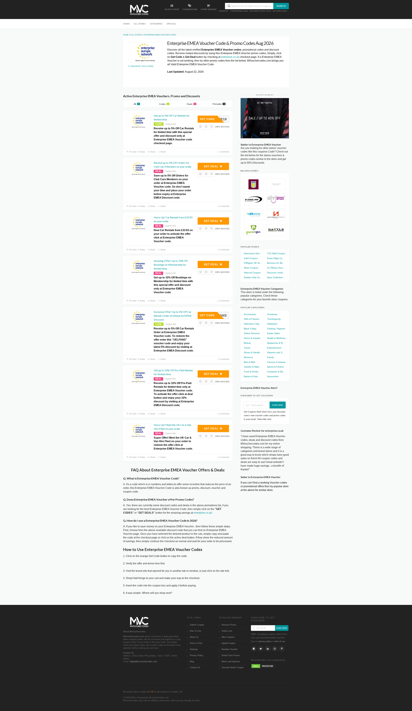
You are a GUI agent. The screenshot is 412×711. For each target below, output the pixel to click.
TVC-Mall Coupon (276, 253)
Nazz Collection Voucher (276, 277)
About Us (194, 637)
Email (163, 152)
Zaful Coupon (251, 258)
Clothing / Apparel (276, 328)
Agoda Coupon (228, 643)
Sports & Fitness (275, 366)
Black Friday (250, 328)
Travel (247, 347)
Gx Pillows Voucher (276, 267)
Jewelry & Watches (253, 366)
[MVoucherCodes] (139, 10)
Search (281, 6)
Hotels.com (227, 631)
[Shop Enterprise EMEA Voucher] (145, 52)
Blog (192, 661)
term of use (279, 641)
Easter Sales (273, 333)
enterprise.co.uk (230, 57)
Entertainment (274, 347)
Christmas (272, 314)
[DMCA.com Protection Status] (263, 666)
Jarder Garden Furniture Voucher (260, 11)
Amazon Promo (229, 625)
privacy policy (265, 641)
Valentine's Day (251, 323)
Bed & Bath (249, 362)
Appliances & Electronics (276, 343)
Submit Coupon (197, 625)
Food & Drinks (251, 371)
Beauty (247, 343)
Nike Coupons (228, 637)
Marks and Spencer (231, 661)
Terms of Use (196, 643)
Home (126, 23)
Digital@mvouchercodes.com (143, 661)
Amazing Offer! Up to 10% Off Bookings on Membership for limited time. (171, 264)
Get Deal (211, 166)
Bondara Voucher (230, 649)
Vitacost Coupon (252, 272)
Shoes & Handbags (253, 352)
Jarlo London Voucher (279, 11)
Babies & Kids (251, 376)
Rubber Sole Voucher (253, 277)
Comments (224, 152)
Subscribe (277, 405)
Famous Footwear (276, 362)
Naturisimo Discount (253, 253)
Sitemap (193, 649)
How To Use (195, 631)
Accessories (250, 314)
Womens (248, 357)
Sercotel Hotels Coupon (233, 667)
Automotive (272, 376)
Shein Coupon (251, 267)
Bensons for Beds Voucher (276, 263)
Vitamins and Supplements (276, 352)
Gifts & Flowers (251, 319)
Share (152, 152)
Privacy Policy (196, 655)
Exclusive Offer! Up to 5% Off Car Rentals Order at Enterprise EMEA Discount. (173, 315)
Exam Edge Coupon (276, 258)
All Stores (140, 23)
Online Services (252, 333)
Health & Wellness (276, 338)
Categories (156, 23)
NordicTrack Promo (231, 655)
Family (270, 357)
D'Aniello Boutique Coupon (239, 11)
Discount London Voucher (276, 272)
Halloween (272, 323)
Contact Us (195, 667)
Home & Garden (252, 338)
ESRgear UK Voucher (253, 263)
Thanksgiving (274, 319)
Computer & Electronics (276, 371)
